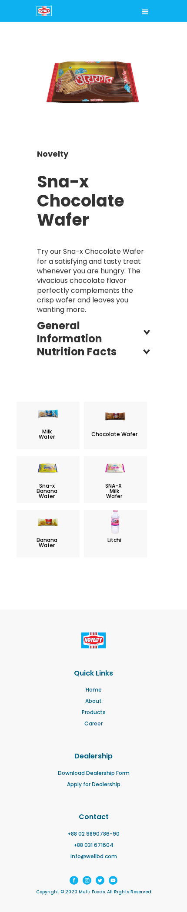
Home (94, 689)
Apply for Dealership (93, 784)
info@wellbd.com (93, 856)
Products (94, 712)
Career (93, 723)
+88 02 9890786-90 (93, 833)
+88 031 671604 (93, 845)
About (93, 701)
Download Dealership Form (94, 773)
